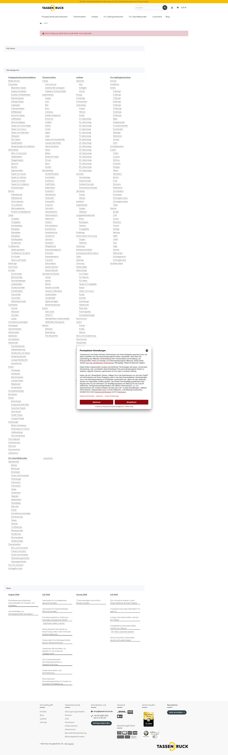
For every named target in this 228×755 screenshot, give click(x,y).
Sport (47, 163)
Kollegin (116, 167)
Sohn (115, 143)
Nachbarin (117, 174)
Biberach (49, 329)
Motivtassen (13, 150)
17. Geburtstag (85, 136)
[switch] (155, 736)
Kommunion (81, 318)
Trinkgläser (15, 222)
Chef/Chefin (50, 184)
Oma (115, 181)
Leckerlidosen (51, 294)
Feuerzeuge (13, 422)
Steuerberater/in (52, 256)
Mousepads (13, 325)
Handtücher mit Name (20, 353)
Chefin (116, 153)
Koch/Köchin (50, 229)
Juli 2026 (46, 594)
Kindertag (80, 232)
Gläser (11, 215)
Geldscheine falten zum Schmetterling (52, 671)
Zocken (48, 167)
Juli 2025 (114, 594)
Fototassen (13, 84)
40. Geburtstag (85, 153)
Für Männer (84, 277)
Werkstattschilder (18, 301)
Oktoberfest (81, 343)
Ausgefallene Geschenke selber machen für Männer (123, 627)
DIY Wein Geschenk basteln (122, 632)
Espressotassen (17, 98)
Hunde (48, 277)
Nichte (116, 177)
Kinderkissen (16, 387)
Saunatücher (16, 363)
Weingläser (16, 232)
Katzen (48, 281)
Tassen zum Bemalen (20, 132)
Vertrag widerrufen (101, 723)
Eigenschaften (17, 170)
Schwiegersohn (119, 256)
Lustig (13, 318)
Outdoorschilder (18, 287)
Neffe (115, 236)
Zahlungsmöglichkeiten (75, 712)
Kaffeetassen (16, 112)
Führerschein (81, 101)
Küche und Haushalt (19, 555)
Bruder (116, 212)
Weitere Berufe (51, 270)
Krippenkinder (119, 122)
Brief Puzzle (16, 401)
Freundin (117, 163)
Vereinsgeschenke (18, 561)
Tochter (116, 139)
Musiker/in (49, 243)
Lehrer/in (48, 239)
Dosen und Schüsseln (20, 475)
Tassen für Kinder (18, 181)
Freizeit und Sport (18, 551)
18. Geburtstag (85, 139)
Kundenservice (51, 232)
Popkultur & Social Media (55, 91)
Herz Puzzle (16, 411)
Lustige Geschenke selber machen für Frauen (124, 618)
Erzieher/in (49, 191)
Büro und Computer (19, 548)
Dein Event (49, 312)
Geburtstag (81, 105)
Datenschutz (70, 729)
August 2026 (13, 594)
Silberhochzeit (85, 181)
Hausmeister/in (51, 215)
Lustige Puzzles (17, 418)
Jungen (82, 208)
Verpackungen (17, 541)
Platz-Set (12, 446)
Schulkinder (118, 129)
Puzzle (11, 398)
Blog (42, 715)
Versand (68, 715)
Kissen (11, 367)
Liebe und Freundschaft (55, 139)
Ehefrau (116, 160)
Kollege (116, 229)
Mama (115, 170)
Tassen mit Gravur (18, 129)
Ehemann (117, 222)
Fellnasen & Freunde (50, 274)
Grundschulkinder (120, 126)
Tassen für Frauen (18, 174)
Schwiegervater (119, 260)
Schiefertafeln (17, 291)
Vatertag (79, 260)
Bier (47, 105)
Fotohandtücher (18, 346)
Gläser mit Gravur (86, 291)
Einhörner (49, 119)
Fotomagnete (14, 439)
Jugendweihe (81, 205)
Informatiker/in (51, 225)
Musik (47, 150)
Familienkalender (18, 281)
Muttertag (80, 246)
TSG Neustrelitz (51, 336)
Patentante (117, 188)
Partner (116, 250)
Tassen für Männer (18, 177)
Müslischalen (13, 332)
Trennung (80, 263)
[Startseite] (41, 23)
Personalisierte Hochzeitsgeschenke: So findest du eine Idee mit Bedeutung (56, 681)
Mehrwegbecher (18, 208)
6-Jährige (117, 95)
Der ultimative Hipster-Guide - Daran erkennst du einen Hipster (123, 601)
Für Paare (83, 281)
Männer (82, 112)
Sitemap (43, 722)
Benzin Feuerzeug (18, 425)
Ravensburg (50, 332)
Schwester (117, 194)
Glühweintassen (17, 108)
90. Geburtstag (85, 170)
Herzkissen (15, 374)
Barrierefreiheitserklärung (76, 733)
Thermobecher (17, 201)
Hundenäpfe (50, 298)
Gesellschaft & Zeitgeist (55, 88)
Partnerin (117, 184)
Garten (48, 126)
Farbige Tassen (17, 101)
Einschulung (81, 339)
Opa (114, 243)
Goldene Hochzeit (86, 184)
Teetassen (15, 136)
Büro (47, 108)
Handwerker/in (51, 212)
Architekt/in (50, 177)
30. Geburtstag (85, 150)
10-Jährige (117, 108)
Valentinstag (81, 270)
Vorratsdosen (13, 339)
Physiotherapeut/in (53, 250)
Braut (81, 219)
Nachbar (116, 232)
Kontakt (43, 712)
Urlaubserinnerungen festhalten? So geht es (125, 610)
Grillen (48, 129)
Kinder (82, 115)
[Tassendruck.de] (53, 8)
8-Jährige (117, 101)
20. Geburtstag (85, 143)
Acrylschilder (16, 274)
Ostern (79, 322)
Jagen (47, 132)
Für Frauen (83, 274)
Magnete (15, 496)
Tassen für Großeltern (20, 184)
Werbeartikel (13, 462)
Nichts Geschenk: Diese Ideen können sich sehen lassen (122, 639)
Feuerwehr (49, 198)
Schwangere (118, 191)
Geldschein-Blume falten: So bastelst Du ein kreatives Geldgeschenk (54, 651)
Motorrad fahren (52, 146)
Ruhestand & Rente (84, 250)
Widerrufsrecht (71, 726)
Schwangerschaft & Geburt (87, 253)
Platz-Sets (83, 308)
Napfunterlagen (51, 301)
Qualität (43, 719)
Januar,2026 (81, 594)
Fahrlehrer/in (50, 194)
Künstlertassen (17, 188)
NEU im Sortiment (19, 153)
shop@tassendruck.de (103, 711)
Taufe (78, 256)
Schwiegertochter (120, 201)
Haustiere (15, 312)
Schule (48, 160)
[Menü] (159, 731)
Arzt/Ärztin (49, 181)
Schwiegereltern (117, 146)
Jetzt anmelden (176, 712)
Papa (115, 246)
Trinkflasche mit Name (20, 253)
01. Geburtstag (85, 119)
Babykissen (16, 384)
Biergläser (15, 229)
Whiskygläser (16, 239)
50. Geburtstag (85, 157)
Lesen (47, 136)
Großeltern (114, 84)
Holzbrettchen (14, 442)
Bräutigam (83, 222)
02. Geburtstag (85, 122)
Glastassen (15, 105)
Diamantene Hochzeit (88, 188)
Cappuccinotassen (18, 91)
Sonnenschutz (14, 449)
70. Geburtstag (85, 163)
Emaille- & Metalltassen (20, 95)
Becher (11, 191)
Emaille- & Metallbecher (21, 212)
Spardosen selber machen (54, 623)
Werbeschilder (17, 530)
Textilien (82, 225)
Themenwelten (14, 544)
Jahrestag (80, 191)
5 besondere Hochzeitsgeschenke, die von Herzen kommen (56, 641)
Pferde (48, 284)
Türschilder (15, 298)
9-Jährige (117, 105)
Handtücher (13, 343)
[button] (172, 7)
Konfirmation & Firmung (86, 236)
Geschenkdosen (14, 329)
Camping (49, 112)
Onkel (115, 239)
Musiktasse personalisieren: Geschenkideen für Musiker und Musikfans (21, 603)
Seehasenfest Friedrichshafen (57, 318)
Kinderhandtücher (18, 356)
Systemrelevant (51, 267)
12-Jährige (117, 112)
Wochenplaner (17, 537)
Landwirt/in (50, 236)
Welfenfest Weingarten (54, 322)
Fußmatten (13, 305)
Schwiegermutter (120, 198)
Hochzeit (15, 315)
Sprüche (14, 163)
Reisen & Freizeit (52, 157)
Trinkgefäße (84, 229)
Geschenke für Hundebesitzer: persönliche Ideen (54, 601)
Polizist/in (49, 253)
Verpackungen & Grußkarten (23, 146)
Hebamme (49, 219)
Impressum (69, 722)
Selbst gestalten (18, 250)
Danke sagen (81, 267)
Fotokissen (15, 370)
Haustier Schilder (52, 287)
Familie (14, 308)
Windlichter (16, 243)
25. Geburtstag (85, 146)
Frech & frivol (50, 84)
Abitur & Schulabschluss (86, 336)
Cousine (116, 157)
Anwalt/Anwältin (52, 174)
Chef (115, 215)
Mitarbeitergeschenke (20, 558)
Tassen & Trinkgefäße (88, 284)
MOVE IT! (49, 315)
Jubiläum (80, 201)
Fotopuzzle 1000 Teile (20, 405)
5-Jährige (117, 91)
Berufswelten (47, 170)
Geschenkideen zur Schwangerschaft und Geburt (20, 612)
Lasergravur (13, 453)
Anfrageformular (15, 568)
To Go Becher (16, 205)
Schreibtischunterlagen (18, 322)
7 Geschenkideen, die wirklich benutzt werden (88, 601)
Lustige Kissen (17, 380)
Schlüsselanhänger (16, 391)
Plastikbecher (16, 194)
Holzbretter (16, 493)
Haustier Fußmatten (53, 291)
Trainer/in (49, 260)
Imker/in (48, 222)
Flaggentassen (17, 160)
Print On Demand (15, 565)
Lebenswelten (48, 95)
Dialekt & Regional (52, 115)
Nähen (47, 153)
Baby (115, 119)
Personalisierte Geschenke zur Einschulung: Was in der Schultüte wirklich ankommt (56, 631)
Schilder (11, 270)
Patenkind (117, 136)
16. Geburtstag (85, 132)
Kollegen (82, 88)
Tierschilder (16, 294)
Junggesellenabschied (85, 215)
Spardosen (12, 336)
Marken (45, 325)
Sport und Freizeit (18, 260)
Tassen (14, 520)
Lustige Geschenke (53, 143)
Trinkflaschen (13, 246)
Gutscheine (48, 458)
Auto (47, 101)
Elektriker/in (50, 188)
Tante (115, 205)
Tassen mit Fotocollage (21, 126)
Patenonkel (117, 253)
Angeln (48, 98)
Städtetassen (16, 157)
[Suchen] (164, 7)
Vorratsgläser (16, 225)
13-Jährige (117, 115)
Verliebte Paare (116, 263)
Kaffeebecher (16, 198)
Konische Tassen (18, 115)
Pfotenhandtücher (52, 305)
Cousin (116, 219)
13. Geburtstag (85, 129)
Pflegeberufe (50, 246)
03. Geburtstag (85, 126)
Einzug (79, 95)
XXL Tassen (15, 139)
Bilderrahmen (14, 81)
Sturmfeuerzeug (18, 436)
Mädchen (83, 212)
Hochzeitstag (84, 177)
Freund (116, 225)
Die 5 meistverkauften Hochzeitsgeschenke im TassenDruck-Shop (52, 662)
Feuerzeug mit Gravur (20, 429)
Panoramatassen (18, 122)
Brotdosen (12, 394)
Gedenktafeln (16, 284)
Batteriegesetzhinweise (74, 737)
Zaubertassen (16, 143)
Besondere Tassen (18, 88)
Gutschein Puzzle (18, 408)
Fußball (48, 122)
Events (45, 308)
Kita (80, 84)
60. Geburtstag (85, 160)
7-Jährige (117, 98)
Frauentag (80, 98)
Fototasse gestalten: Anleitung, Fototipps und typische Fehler (55, 618)
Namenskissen (17, 377)
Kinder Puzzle (16, 415)
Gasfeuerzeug (17, 432)
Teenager (117, 132)
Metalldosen (16, 499)
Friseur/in (49, 205)
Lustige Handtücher (19, 360)
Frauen (82, 108)
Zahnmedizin (50, 263)
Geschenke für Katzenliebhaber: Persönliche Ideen (55, 610)
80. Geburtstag (85, 167)
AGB (67, 719)
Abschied (80, 81)
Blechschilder (16, 277)
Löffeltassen (16, 119)
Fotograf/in (50, 201)
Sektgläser (15, 236)
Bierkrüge (12, 263)
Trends (45, 81)
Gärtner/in (49, 208)
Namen (14, 167)
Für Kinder (15, 256)
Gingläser (15, 219)
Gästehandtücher (18, 349)
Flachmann (13, 267)
